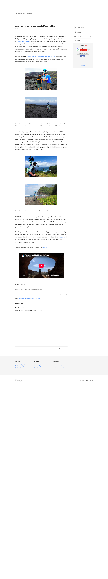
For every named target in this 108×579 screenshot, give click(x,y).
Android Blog (37, 364)
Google (82, 380)
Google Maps (22, 298)
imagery (27, 298)
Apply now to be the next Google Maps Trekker (35, 26)
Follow (83, 56)
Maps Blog (31, 298)
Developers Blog (57, 364)
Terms (91, 380)
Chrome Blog (37, 366)
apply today (62, 237)
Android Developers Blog (59, 367)
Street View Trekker (23, 41)
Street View (37, 298)
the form (44, 247)
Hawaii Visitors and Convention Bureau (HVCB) (41, 56)
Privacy (87, 380)
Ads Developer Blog (58, 366)
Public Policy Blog (19, 366)
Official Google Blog (20, 364)
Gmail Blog (37, 367)
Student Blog (18, 367)
